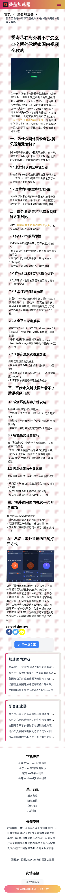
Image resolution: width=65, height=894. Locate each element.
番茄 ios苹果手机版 (33, 773)
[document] (32, 447)
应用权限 (32, 805)
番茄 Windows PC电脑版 (32, 763)
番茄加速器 (32, 882)
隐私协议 (32, 800)
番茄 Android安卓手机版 (32, 778)
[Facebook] (9, 632)
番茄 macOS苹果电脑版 (32, 768)
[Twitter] (15, 632)
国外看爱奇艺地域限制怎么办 (33, 225)
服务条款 (32, 795)
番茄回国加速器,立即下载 (32, 889)
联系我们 (32, 810)
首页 (8, 14)
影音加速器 (25, 14)
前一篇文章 (26, 645)
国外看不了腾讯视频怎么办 (28, 120)
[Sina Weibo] (22, 632)
